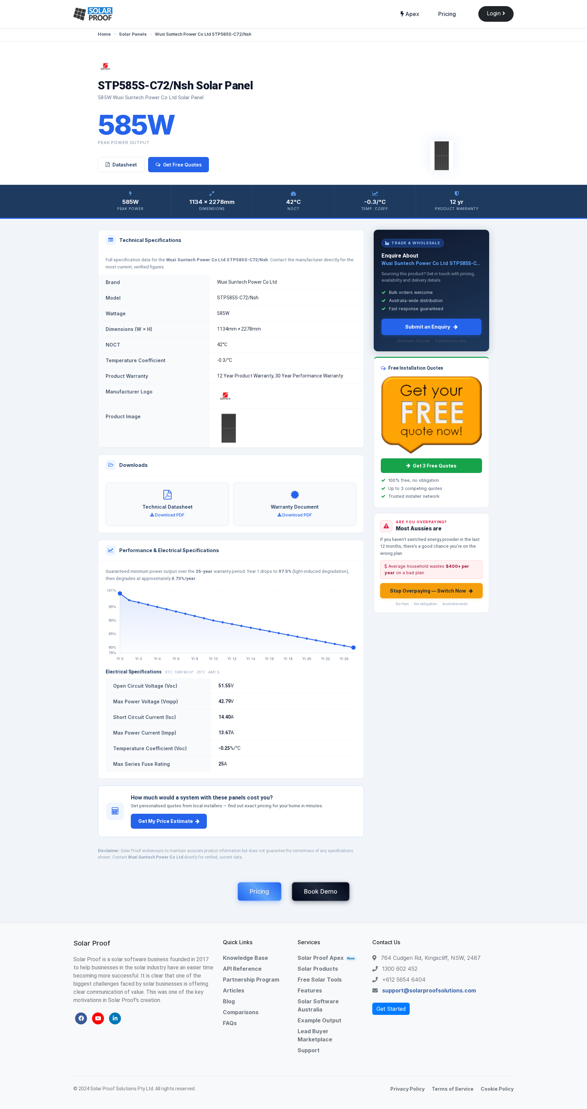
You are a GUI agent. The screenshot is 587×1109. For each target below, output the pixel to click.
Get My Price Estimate (165, 821)
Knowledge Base (245, 957)
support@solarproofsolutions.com (429, 990)
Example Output (319, 1020)
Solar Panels (133, 34)
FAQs (230, 1023)
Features (310, 990)
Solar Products (318, 968)
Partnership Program (251, 979)
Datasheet (124, 165)
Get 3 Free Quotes (435, 466)
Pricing (447, 14)
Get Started (391, 1008)
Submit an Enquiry (427, 327)
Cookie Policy (497, 1089)
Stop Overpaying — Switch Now (428, 591)
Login (494, 13)
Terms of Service (453, 1089)
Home (104, 34)
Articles (233, 990)
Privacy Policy (407, 1089)
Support (309, 1050)
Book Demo (320, 891)
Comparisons (241, 1012)
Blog (229, 1001)
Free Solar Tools (320, 979)
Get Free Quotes (182, 165)
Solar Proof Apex (326, 957)
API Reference (242, 968)
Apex (411, 14)
